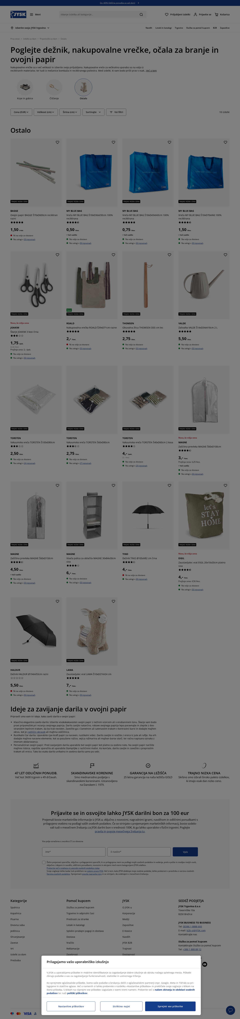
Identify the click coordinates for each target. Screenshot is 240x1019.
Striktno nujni (121, 1006)
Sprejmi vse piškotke (170, 1006)
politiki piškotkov (77, 993)
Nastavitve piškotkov (71, 1006)
